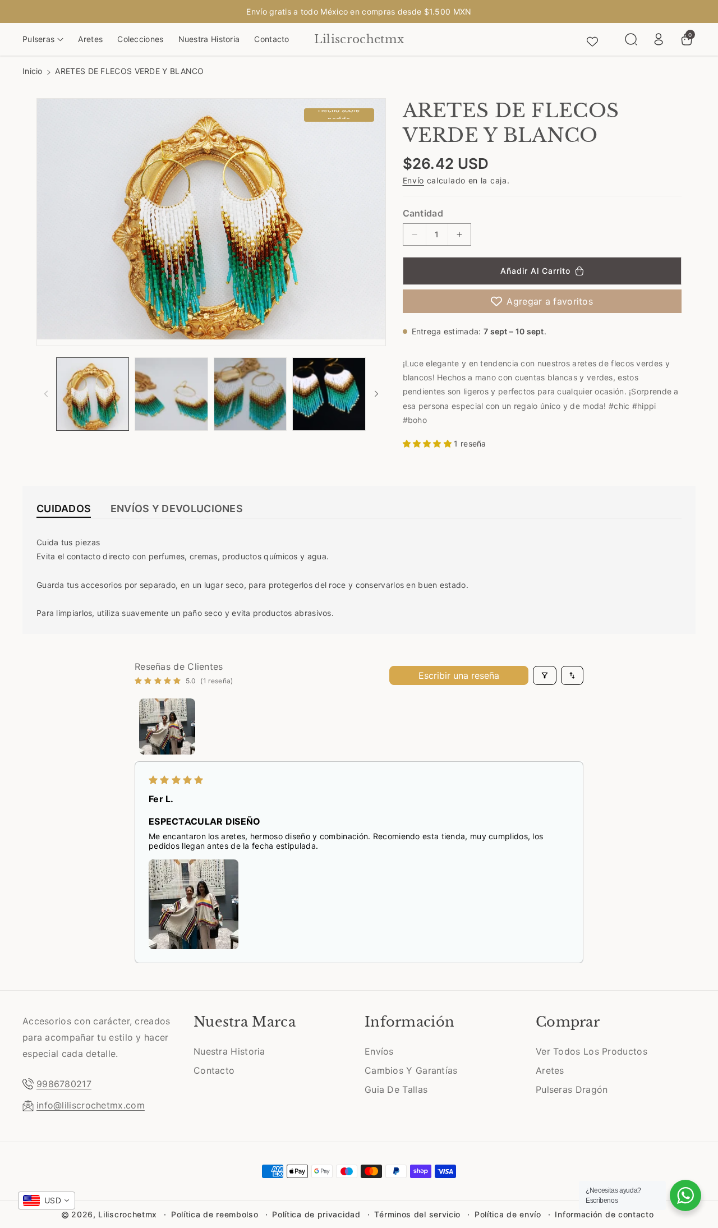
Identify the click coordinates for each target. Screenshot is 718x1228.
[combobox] (46, 1200)
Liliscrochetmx (127, 1214)
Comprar (568, 1022)
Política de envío (508, 1214)
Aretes (550, 1070)
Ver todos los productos (591, 1051)
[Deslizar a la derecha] (376, 393)
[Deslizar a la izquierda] (46, 393)
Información (409, 1022)
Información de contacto (604, 1214)
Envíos (379, 1051)
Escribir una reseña (458, 675)
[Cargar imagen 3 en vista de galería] (250, 393)
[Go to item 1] (167, 726)
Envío (414, 180)
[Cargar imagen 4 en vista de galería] (328, 393)
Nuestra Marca (245, 1022)
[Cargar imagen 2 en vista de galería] (171, 393)
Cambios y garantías (411, 1070)
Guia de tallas (396, 1089)
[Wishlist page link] (592, 39)
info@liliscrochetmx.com (90, 1105)
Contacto (214, 1070)
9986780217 (63, 1083)
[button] (43, 39)
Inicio (32, 71)
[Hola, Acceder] (658, 39)
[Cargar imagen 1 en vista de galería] (92, 393)
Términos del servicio (417, 1214)
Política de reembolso (215, 1214)
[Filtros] (544, 675)
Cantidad (423, 213)
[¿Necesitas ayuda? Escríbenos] (685, 1195)
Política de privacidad (316, 1214)
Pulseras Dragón (572, 1089)
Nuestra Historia (229, 1051)
